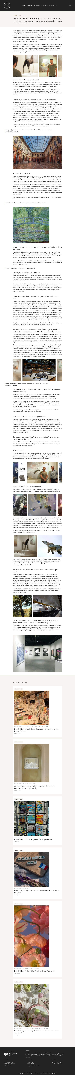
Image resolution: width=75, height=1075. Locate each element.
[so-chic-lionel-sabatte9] (42, 483)
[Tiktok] (58, 1063)
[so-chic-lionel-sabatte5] (39, 380)
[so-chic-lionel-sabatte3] (18, 483)
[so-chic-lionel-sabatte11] (26, 515)
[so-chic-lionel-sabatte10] (49, 515)
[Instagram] (52, 1063)
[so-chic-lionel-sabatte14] (16, 556)
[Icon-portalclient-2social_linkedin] (61, 1063)
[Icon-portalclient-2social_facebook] (55, 1063)
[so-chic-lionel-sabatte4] (40, 76)
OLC (56, 1073)
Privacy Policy (46, 1073)
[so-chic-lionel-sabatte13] (59, 556)
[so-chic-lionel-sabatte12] (39, 556)
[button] (14, 66)
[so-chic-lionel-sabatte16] (48, 617)
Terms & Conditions (37, 1073)
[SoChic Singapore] (7, 5)
